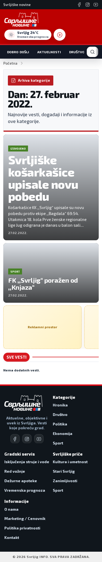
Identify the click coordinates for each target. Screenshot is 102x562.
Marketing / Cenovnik (24, 518)
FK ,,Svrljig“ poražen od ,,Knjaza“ (43, 283)
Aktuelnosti (49, 52)
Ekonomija (62, 433)
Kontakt (11, 537)
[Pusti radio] (60, 35)
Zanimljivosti (65, 480)
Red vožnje (14, 471)
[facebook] (15, 438)
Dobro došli (18, 52)
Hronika (60, 405)
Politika (60, 424)
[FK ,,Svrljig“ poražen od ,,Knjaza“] (51, 273)
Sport (58, 443)
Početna (10, 63)
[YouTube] (96, 5)
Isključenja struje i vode (26, 461)
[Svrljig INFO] (21, 19)
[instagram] (27, 438)
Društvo (77, 52)
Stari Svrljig (64, 471)
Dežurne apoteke (20, 480)
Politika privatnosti (22, 528)
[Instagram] (88, 5)
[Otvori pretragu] (92, 52)
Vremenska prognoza (24, 490)
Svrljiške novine (17, 4)
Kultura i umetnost (70, 461)
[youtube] (39, 438)
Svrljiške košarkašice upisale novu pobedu (43, 178)
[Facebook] (79, 5)
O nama (11, 509)
